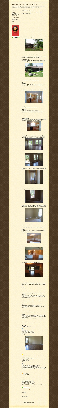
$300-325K (26, 384)
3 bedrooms (42, 384)
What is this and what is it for (16, 22)
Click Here (16, 15)
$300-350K (29, 384)
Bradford (23, 385)
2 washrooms (38, 384)
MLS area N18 (35, 385)
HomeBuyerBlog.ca (31, 402)
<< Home (24, 399)
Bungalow (26, 385)
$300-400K (33, 384)
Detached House (30, 385)
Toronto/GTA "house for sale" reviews (24, 4)
